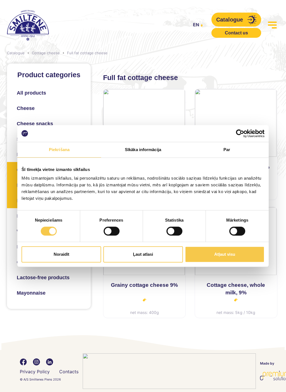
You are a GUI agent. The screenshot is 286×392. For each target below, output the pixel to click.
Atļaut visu (224, 254)
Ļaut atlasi (143, 254)
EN (196, 24)
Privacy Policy (35, 371)
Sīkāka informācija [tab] (143, 149)
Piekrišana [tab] (59, 149)
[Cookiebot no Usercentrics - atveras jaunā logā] (240, 133)
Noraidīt (61, 254)
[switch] (112, 231)
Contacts (68, 371)
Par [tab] (226, 149)
